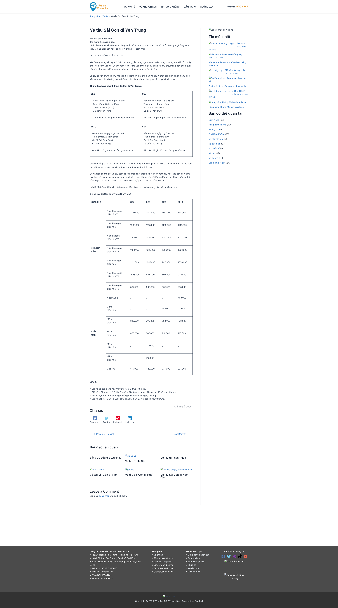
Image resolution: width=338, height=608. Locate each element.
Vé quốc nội (214, 143)
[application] (214, 6)
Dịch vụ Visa (194, 571)
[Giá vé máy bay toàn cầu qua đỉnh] (215, 70)
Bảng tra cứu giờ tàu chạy (105, 457)
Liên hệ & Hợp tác (163, 561)
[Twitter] (229, 556)
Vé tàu (105, 16)
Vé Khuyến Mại (216, 139)
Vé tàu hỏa (193, 568)
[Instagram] (234, 556)
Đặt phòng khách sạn (198, 554)
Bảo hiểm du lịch (196, 561)
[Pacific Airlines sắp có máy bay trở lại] (227, 80)
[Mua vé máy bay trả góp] (222, 43)
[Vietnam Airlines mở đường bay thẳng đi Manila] (227, 56)
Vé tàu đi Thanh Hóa (173, 457)
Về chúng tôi (160, 554)
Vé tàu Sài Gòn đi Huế (138, 474)
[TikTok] (240, 556)
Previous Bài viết (103, 434)
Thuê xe (192, 565)
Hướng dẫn (214, 129)
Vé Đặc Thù (214, 158)
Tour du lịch (194, 558)
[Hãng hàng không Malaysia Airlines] (227, 102)
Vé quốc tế (214, 148)
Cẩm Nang (214, 120)
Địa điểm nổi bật (217, 162)
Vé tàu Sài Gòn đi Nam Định (174, 476)
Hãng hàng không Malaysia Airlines (226, 107)
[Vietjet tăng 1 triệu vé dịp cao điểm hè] (219, 91)
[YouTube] (245, 556)
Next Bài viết (181, 434)
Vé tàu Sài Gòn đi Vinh (104, 474)
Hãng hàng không (217, 124)
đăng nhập (104, 496)
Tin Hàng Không (217, 134)
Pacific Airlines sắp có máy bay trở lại (227, 86)
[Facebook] (223, 556)
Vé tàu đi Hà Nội (135, 461)
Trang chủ (95, 16)
